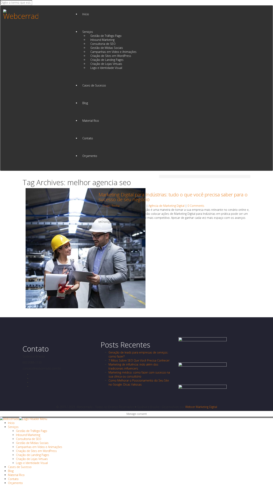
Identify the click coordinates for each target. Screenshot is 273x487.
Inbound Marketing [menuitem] (28, 435)
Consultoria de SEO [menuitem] (28, 439)
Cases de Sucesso (94, 85)
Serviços (87, 32)
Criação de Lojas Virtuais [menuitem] (32, 459)
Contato (87, 138)
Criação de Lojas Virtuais (106, 64)
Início (85, 14)
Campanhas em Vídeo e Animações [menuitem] (39, 447)
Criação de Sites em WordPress (110, 56)
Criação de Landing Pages (107, 60)
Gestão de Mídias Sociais (106, 48)
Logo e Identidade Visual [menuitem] (32, 463)
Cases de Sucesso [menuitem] (20, 467)
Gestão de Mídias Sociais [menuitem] (32, 443)
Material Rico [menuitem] (16, 475)
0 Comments (195, 206)
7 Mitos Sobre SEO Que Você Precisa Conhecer (139, 360)
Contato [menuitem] (13, 479)
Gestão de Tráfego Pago (106, 36)
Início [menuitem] (11, 423)
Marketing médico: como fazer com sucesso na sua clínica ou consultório (139, 374)
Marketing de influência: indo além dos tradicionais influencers (133, 366)
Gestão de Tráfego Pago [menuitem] (31, 431)
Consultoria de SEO (103, 44)
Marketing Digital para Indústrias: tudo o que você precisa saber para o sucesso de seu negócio (173, 197)
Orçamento (89, 156)
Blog (85, 103)
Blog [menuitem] (11, 471)
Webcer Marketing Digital (201, 407)
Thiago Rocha (111, 206)
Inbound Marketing (102, 40)
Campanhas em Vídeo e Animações (113, 52)
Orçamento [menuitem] (15, 483)
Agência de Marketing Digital (166, 206)
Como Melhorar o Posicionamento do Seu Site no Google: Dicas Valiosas (139, 382)
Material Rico (90, 121)
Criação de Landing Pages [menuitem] (32, 455)
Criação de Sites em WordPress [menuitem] (36, 451)
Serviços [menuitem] (13, 427)
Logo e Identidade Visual (106, 68)
